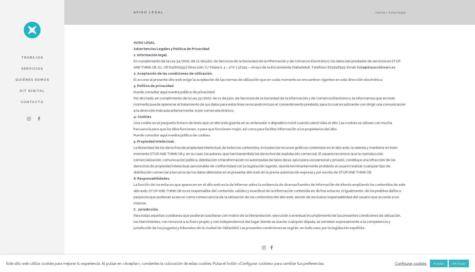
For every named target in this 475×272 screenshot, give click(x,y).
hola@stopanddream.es (376, 67)
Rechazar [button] (459, 263)
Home (380, 12)
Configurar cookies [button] (410, 263)
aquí (163, 92)
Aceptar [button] (439, 263)
